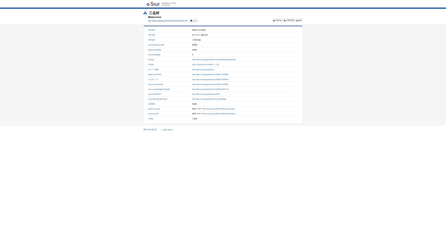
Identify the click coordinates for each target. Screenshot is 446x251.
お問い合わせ (168, 129)
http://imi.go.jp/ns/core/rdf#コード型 (205, 64)
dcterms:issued (154, 108)
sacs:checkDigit (154, 54)
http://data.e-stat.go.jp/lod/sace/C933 (206, 94)
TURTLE (278, 20)
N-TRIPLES (289, 20)
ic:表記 (150, 118)
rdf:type (151, 59)
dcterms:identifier (154, 49)
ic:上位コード (153, 79)
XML (300, 20)
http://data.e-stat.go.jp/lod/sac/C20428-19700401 (210, 84)
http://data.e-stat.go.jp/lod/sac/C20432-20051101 (210, 89)
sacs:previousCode (155, 84)
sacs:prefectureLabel (156, 44)
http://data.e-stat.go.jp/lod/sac (203, 69)
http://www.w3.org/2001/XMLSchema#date (219, 108)
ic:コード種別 (153, 69)
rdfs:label (151, 30)
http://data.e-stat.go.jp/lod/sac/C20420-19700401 (210, 74)
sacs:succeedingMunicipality (159, 89)
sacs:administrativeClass (157, 99)
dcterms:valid (153, 113)
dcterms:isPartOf (154, 74)
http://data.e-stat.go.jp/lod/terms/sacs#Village (209, 99)
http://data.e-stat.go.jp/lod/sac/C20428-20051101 (168, 20)
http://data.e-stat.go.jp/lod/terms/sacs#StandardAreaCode (214, 59)
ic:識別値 (151, 103)
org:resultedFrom (154, 94)
